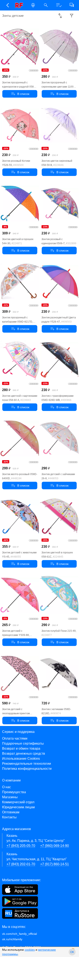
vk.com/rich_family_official (19, 933)
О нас (6, 787)
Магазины (10, 797)
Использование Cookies (21, 758)
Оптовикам (10, 812)
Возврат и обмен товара (21, 748)
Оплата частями (14, 738)
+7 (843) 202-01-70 (21, 864)
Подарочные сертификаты (23, 743)
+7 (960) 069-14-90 (54, 845)
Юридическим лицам (18, 807)
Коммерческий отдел (18, 802)
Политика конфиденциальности (27, 768)
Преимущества (14, 792)
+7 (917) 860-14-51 (54, 864)
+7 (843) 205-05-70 (21, 845)
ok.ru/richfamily (12, 939)
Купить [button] (19, 94)
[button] (7, 5)
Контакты (9, 817)
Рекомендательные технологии (26, 763)
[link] (20, 5)
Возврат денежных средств (23, 753)
